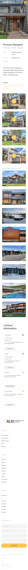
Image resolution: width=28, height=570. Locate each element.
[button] (25, 2)
